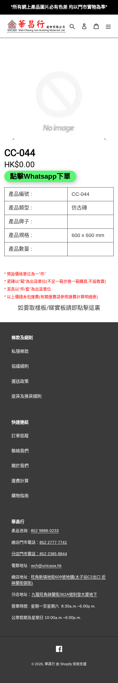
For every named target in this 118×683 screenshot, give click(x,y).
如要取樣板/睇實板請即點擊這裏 (59, 307)
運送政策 (20, 381)
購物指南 (20, 495)
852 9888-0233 (45, 530)
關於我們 (20, 465)
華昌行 (50, 664)
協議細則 (20, 366)
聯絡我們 (20, 450)
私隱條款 (20, 351)
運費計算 (20, 480)
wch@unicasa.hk (46, 565)
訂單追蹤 (20, 435)
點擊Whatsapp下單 (40, 176)
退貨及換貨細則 (26, 396)
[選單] (108, 26)
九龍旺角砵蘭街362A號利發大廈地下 (64, 594)
